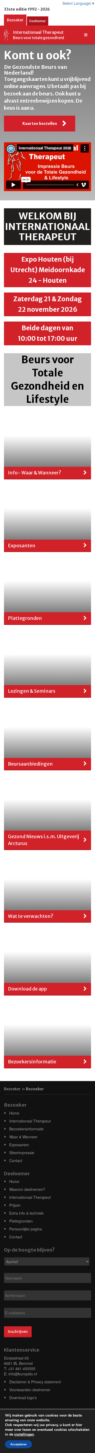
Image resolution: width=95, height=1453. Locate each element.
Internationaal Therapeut (30, 1121)
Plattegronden (21, 1221)
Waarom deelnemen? (27, 1189)
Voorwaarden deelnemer (29, 1389)
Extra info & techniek (26, 1213)
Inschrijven (18, 1331)
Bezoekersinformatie (26, 1128)
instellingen (24, 1434)
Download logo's (23, 1397)
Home (14, 1113)
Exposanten (19, 1144)
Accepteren (18, 1444)
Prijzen (15, 1205)
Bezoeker (15, 20)
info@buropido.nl (22, 1373)
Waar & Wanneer (23, 1136)
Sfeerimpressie (21, 1152)
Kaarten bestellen (39, 123)
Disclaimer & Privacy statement (35, 1381)
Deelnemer (37, 21)
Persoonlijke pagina (25, 1229)
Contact (15, 1160)
